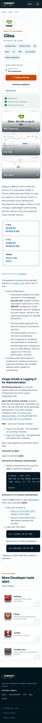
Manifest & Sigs (12, 231)
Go (14, 52)
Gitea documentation (20, 315)
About (4, 694)
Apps (10, 12)
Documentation (14, 694)
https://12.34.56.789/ (15, 435)
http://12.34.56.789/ (15, 429)
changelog (22, 274)
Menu (30, 4)
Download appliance (21, 84)
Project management (12, 57)
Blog (30, 694)
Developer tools (10, 46)
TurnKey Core (18, 283)
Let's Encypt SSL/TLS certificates (16, 419)
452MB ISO (11, 243)
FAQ (24, 694)
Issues (8, 261)
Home (4, 12)
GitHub (4, 698)
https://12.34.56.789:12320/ (23, 517)
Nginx (7, 52)
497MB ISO (11, 228)
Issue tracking (30, 52)
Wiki (20, 52)
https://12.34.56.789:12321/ (23, 511)
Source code (11, 258)
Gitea (4, 186)
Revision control (24, 46)
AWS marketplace (31, 500)
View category (8, 586)
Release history (11, 90)
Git (35, 46)
